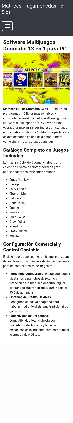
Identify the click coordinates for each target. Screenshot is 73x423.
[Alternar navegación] (7, 26)
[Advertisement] (36, 381)
